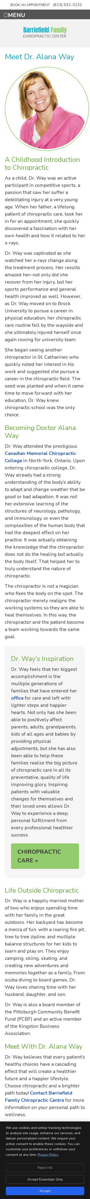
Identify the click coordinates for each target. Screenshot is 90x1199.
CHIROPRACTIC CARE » (39, 856)
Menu (16, 14)
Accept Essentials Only (45, 1179)
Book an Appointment (30, 5)
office (17, 698)
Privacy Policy (48, 1154)
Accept (45, 1191)
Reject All (45, 1167)
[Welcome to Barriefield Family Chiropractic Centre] (45, 36)
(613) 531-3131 (67, 4)
